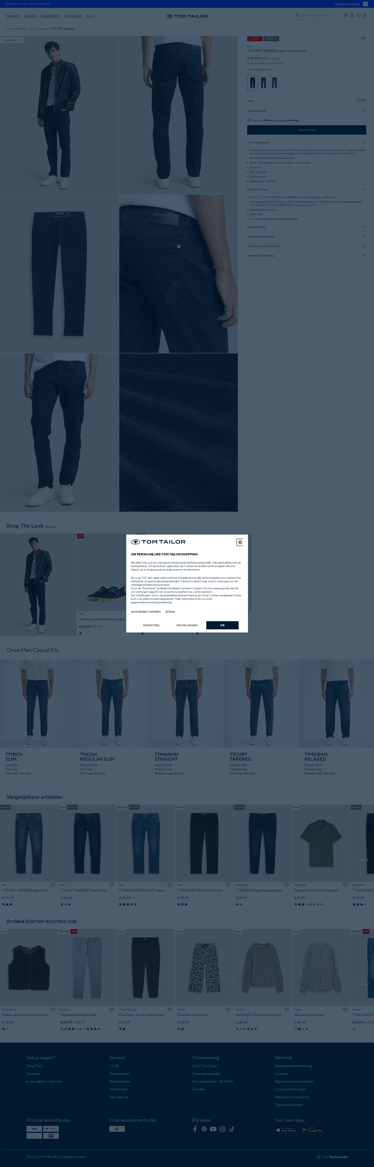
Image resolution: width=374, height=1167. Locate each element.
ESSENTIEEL (151, 625)
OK (222, 625)
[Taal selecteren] (240, 542)
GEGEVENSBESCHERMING (146, 611)
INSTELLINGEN (186, 625)
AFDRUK (170, 611)
